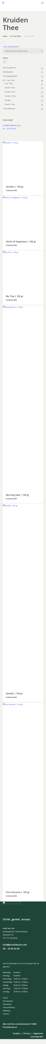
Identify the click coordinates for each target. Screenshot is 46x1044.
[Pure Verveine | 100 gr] (23, 795)
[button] (42, 3)
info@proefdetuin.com (12, 125)
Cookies (16, 1033)
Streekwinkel (8, 1001)
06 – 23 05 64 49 (9, 128)
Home (5, 36)
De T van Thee (15, 36)
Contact (6, 1014)
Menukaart (7, 1004)
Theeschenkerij (9, 1007)
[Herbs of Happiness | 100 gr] (23, 216)
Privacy (26, 1033)
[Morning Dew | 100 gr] (23, 398)
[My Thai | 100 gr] (23, 271)
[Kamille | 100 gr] (23, 596)
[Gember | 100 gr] (23, 161)
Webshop (6, 1010)
